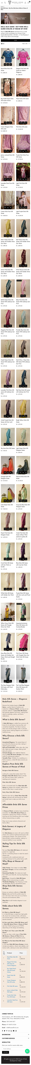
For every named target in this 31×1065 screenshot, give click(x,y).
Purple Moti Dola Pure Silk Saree (22, 156)
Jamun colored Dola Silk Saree (7, 156)
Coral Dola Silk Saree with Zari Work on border (7, 565)
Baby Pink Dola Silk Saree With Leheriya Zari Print (23, 302)
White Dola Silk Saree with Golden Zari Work (7, 594)
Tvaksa (19, 1061)
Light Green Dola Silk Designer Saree (22, 449)
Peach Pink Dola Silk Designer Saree (6, 534)
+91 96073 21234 (11, 1024)
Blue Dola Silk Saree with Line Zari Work (22, 564)
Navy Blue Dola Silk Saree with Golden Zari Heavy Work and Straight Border (8, 656)
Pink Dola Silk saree (21, 127)
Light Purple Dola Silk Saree (22, 212)
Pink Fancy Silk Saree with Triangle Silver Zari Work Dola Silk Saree (22, 655)
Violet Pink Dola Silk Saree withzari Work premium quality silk (22, 535)
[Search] (4, 2)
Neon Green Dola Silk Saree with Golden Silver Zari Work (8, 241)
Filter (15, 40)
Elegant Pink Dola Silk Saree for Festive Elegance (22, 70)
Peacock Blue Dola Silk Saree (22, 477)
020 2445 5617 (11, 1021)
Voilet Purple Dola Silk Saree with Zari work (7, 421)
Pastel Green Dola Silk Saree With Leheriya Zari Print (8, 362)
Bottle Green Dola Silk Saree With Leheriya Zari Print (8, 302)
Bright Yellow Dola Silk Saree (22, 421)
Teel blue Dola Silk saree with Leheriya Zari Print (23, 391)
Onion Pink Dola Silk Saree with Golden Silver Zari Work (8, 271)
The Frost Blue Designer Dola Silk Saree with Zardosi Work (22, 687)
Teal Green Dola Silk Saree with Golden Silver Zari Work (23, 241)
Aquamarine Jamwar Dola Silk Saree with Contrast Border (21, 625)
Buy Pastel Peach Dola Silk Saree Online (7, 99)
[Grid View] (2, 43)
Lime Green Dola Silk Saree (7, 506)
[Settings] (25, 2)
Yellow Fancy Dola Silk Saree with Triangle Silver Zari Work (7, 625)
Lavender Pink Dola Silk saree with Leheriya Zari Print (7, 392)
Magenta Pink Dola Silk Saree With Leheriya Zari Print (8, 332)
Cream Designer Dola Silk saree (7, 128)
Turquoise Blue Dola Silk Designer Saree (23, 506)
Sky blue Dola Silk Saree (8, 448)
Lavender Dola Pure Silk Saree (7, 184)
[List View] (3, 43)
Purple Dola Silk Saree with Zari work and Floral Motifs (23, 595)
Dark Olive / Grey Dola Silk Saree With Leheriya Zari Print (23, 362)
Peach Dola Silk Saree (22, 99)
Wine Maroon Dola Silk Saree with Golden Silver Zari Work (23, 271)
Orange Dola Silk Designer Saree (6, 477)
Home (2, 6)
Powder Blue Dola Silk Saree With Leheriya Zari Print (23, 332)
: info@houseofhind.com (12, 1028)
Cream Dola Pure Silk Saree (7, 212)
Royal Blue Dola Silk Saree (6, 69)
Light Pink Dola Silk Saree (21, 184)
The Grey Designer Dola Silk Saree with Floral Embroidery (7, 687)
